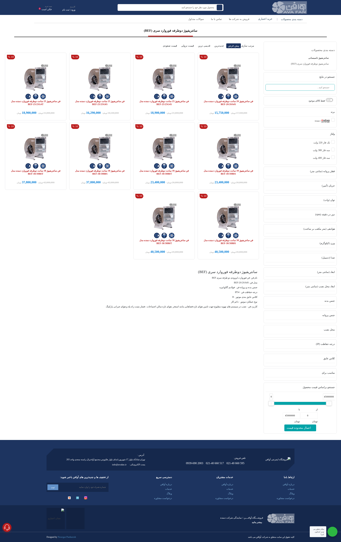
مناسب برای (328, 373)
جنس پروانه (328, 315)
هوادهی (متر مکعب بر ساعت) (319, 229)
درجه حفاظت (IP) (325, 344)
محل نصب (329, 329)
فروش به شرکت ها (239, 19)
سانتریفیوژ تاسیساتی (318, 58)
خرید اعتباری (264, 18)
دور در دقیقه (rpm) (325, 214)
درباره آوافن (288, 484)
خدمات (291, 489)
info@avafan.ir (119, 464)
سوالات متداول (196, 19)
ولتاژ (332, 134)
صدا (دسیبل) (328, 257)
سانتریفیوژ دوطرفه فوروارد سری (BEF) (310, 63)
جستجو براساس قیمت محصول (319, 387)
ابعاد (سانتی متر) (326, 272)
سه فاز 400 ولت (321, 158)
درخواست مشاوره (285, 498)
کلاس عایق (329, 358)
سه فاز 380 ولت (321, 150)
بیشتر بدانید (257, 522)
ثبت (53, 487)
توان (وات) (329, 200)
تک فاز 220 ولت (321, 142)
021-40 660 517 (215, 463)
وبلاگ (291, 493)
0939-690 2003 (194, 463)
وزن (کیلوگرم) (327, 243)
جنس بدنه (329, 301)
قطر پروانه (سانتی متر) (322, 171)
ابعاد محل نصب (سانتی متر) (320, 286)
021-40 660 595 (235, 463)
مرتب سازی (247, 45)
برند (333, 112)
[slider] (271, 403)
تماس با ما (216, 19)
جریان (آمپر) (328, 185)
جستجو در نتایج (327, 77)
